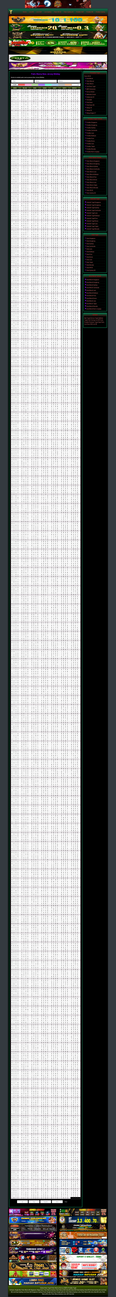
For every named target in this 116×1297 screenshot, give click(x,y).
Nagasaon (34, 1290)
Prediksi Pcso (90, 138)
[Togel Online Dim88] (58, 27)
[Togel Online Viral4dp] (58, 66)
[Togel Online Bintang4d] (33, 1250)
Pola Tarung (91, 320)
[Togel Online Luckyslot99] (83, 1220)
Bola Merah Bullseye (92, 293)
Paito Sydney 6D (68, 12)
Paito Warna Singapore (93, 161)
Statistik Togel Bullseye (93, 215)
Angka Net (18, 1290)
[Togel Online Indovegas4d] (83, 1281)
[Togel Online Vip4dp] (83, 1227)
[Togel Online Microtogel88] (33, 1212)
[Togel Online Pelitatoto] (58, 58)
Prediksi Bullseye (91, 135)
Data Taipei (89, 262)
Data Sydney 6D (91, 270)
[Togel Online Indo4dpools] (33, 1281)
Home (25, 12)
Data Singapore (90, 238)
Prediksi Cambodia (91, 130)
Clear (66, 1201)
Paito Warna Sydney (92, 166)
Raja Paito (101, 322)
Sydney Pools (42, 1292)
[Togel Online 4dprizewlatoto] (33, 1266)
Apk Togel (87, 318)
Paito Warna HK (25, 1290)
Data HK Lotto (98, 1292)
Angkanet (35, 1292)
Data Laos (89, 249)
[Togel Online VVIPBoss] (58, 20)
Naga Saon (40, 1290)
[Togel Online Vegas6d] (33, 1235)
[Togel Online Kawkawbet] (33, 1227)
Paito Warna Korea (91, 179)
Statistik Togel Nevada (92, 229)
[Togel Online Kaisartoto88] (33, 1274)
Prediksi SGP (80, 12)
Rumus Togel (94, 318)
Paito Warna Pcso (91, 177)
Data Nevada (90, 265)
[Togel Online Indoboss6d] (83, 1212)
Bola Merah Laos (91, 290)
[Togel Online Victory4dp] (33, 1220)
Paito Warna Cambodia (93, 169)
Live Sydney (47, 12)
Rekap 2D (89, 110)
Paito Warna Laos (91, 171)
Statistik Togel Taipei (92, 226)
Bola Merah (89, 78)
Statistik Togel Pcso (92, 218)
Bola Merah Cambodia (92, 287)
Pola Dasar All (90, 105)
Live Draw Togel (90, 86)
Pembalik (89, 99)
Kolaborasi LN (90, 97)
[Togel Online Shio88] (83, 1274)
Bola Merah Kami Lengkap (93, 309)
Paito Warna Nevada (92, 187)
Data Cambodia (90, 246)
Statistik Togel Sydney (92, 207)
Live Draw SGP (88, 324)
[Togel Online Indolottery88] (83, 1250)
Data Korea (89, 257)
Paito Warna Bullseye (92, 174)
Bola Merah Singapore (92, 279)
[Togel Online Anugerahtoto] (83, 1243)
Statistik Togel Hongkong (93, 205)
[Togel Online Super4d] (58, 35)
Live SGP (39, 12)
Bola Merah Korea (91, 298)
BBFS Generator (91, 89)
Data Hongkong (90, 241)
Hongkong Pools (51, 1292)
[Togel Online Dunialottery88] (83, 1235)
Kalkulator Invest (91, 94)
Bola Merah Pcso (91, 295)
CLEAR (14, 84)
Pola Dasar (89, 102)
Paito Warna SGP (60, 1290)
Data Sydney (90, 243)
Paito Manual (90, 81)
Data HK (68, 1290)
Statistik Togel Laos (92, 213)
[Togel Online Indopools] (83, 1266)
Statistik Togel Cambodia (93, 210)
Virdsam (12, 1290)
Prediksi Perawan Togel (91, 322)
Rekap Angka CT (91, 113)
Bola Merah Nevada (92, 306)
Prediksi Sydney (100, 12)
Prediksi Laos (90, 133)
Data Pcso (89, 254)
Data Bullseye (90, 251)
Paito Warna (89, 83)
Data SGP (73, 1290)
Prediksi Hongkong (91, 125)
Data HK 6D (89, 267)
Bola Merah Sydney (92, 285)
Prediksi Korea (90, 141)
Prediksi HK (89, 12)
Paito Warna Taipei (91, 185)
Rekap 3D (89, 107)
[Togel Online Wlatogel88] (33, 1258)
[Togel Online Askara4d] (33, 1243)
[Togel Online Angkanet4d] (83, 1258)
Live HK (31, 12)
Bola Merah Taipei (91, 303)
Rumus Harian (90, 92)
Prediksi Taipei (90, 146)
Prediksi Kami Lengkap (92, 151)
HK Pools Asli (70, 1294)
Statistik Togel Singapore (93, 202)
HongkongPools (60, 1292)
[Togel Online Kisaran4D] (58, 43)
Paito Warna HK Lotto (87, 1292)
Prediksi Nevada (91, 149)
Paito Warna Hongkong (93, 164)
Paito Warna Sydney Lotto (73, 1292)
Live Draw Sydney (18, 1292)
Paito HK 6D (57, 12)
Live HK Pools (99, 320)
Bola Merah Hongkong (92, 282)
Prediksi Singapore (91, 122)
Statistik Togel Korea (92, 221)
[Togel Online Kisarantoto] (58, 50)
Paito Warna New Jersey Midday (45, 74)
